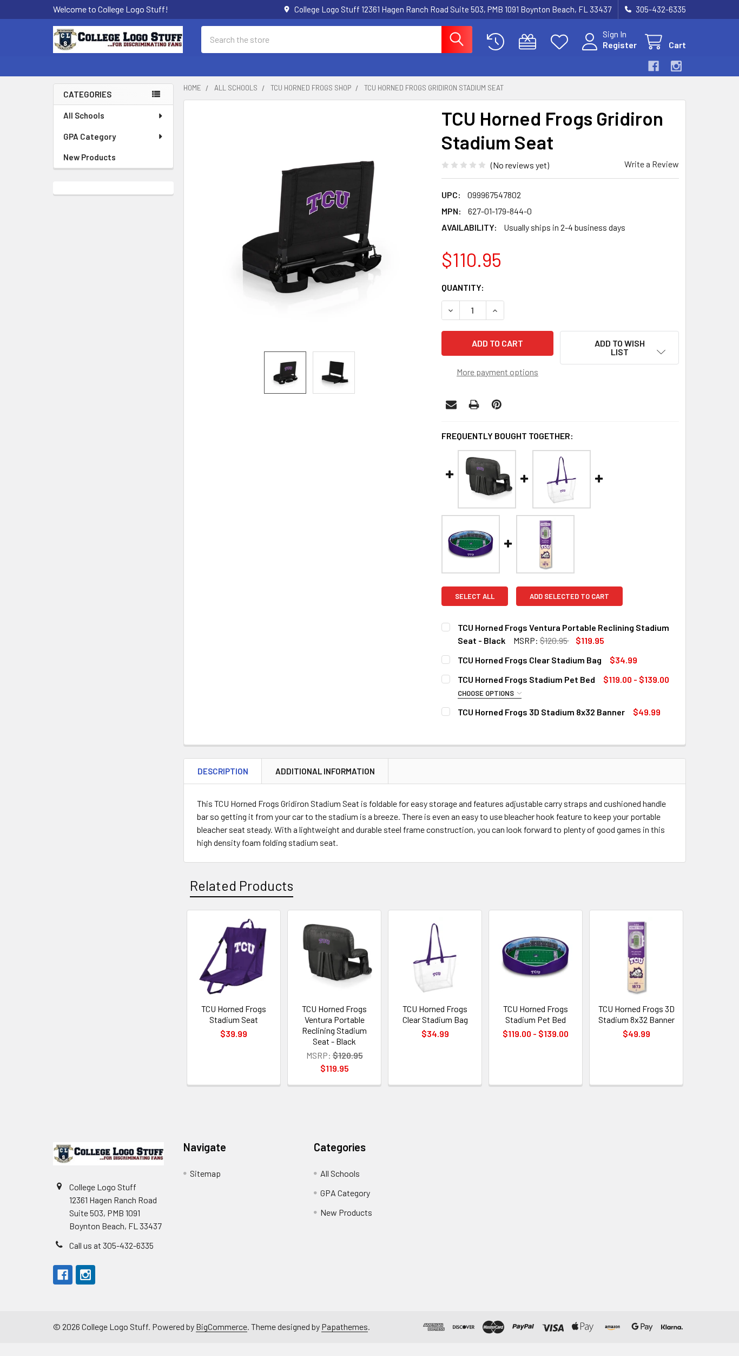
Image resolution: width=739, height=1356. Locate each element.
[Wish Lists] (562, 42)
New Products (89, 157)
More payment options (497, 372)
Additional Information (325, 771)
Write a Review (651, 164)
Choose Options (487, 693)
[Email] (451, 404)
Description (222, 771)
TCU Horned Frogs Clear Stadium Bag (530, 660)
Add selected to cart (569, 596)
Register (620, 45)
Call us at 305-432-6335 (111, 1245)
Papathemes (344, 1326)
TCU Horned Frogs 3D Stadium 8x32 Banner (541, 712)
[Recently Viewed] (498, 42)
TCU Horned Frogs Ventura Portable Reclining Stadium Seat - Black (334, 1024)
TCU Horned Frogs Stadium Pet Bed (526, 679)
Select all (474, 596)
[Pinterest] (496, 404)
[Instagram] (676, 66)
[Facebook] (653, 66)
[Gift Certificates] (530, 42)
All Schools (83, 115)
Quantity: (462, 287)
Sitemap (205, 1173)
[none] (309, 226)
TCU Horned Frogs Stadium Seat (233, 1014)
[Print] (474, 404)
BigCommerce (221, 1326)
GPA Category (89, 136)
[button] (619, 347)
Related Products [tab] (241, 885)
